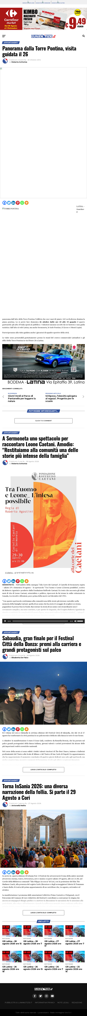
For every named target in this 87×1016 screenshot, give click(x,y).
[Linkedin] (13, 203)
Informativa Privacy (45, 1003)
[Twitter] (9, 203)
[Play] (5, 621)
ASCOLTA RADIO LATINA (58, 3)
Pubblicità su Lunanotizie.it (18, 1003)
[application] (43, 621)
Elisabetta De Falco (20, 658)
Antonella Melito (19, 806)
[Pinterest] (18, 203)
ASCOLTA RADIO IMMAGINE (43, 3)
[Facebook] (4, 203)
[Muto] (75, 621)
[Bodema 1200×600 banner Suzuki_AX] (43, 385)
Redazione (77, 1003)
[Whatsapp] (22, 203)
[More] (27, 203)
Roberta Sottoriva (19, 62)
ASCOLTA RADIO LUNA (28, 3)
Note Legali (63, 1003)
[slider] (80, 621)
